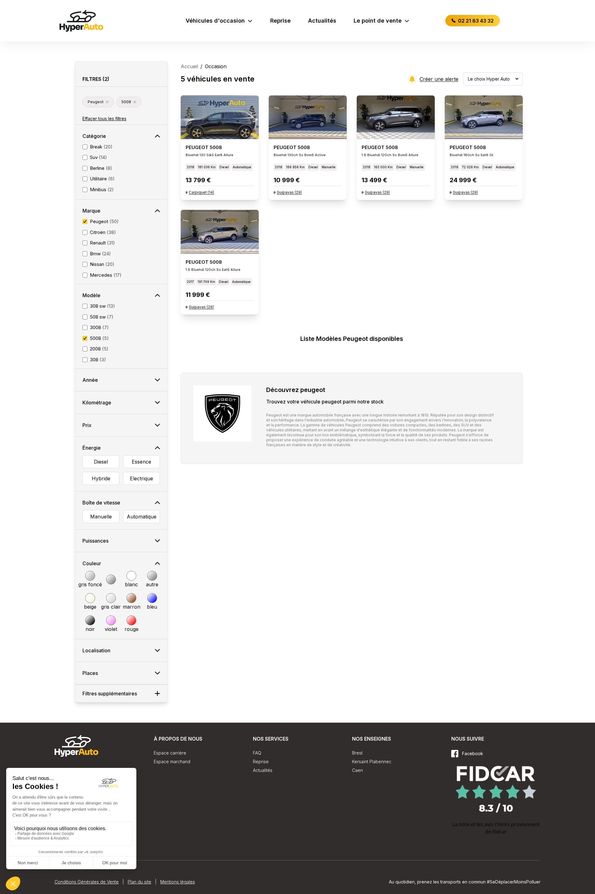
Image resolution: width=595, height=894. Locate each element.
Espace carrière (170, 752)
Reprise (280, 20)
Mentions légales (177, 881)
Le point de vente (378, 20)
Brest (357, 752)
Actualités (322, 20)
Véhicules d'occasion (215, 20)
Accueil (189, 66)
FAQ (257, 752)
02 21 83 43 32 (475, 21)
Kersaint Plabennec (371, 761)
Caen (357, 770)
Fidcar (499, 831)
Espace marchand (172, 761)
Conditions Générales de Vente (87, 881)
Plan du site (139, 881)
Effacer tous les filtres (104, 118)
